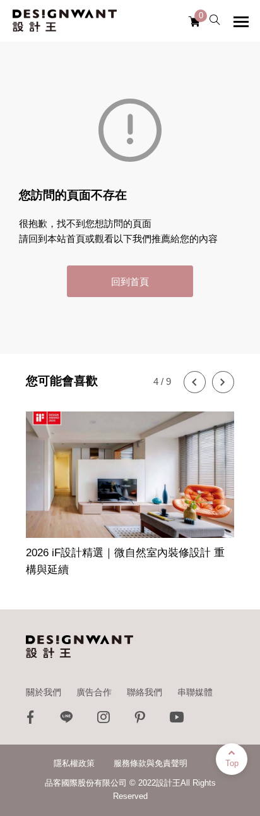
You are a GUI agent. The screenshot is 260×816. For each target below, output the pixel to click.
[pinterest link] (140, 720)
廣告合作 (94, 692)
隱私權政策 (74, 763)
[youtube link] (176, 720)
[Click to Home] (65, 20)
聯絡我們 (144, 692)
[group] (130, 487)
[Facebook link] (30, 720)
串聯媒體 (195, 692)
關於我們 (43, 692)
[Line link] (66, 720)
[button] (195, 382)
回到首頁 (130, 281)
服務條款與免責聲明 (150, 763)
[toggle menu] (241, 21)
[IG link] (103, 720)
